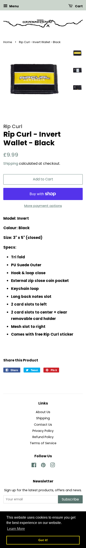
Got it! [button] (43, 540)
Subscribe (70, 499)
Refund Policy (43, 437)
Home (7, 42)
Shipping (10, 163)
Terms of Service (43, 443)
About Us (43, 412)
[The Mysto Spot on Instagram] (52, 466)
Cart (78, 6)
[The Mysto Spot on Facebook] (33, 466)
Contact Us (43, 424)
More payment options (43, 205)
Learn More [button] (16, 529)
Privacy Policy (43, 431)
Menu (14, 6)
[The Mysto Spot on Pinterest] (43, 466)
